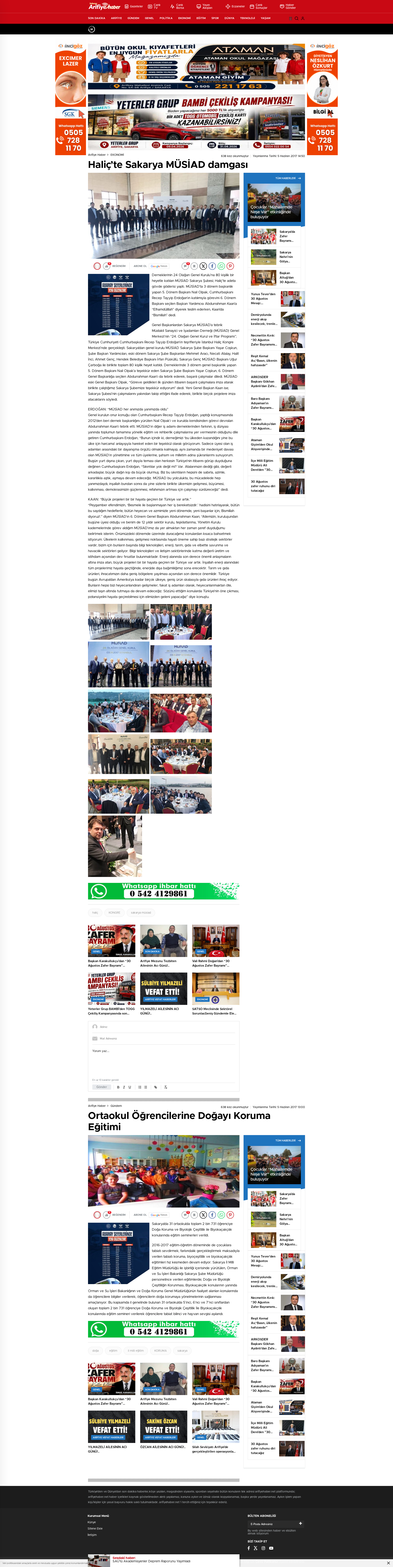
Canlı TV (157, 6)
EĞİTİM (201, 18)
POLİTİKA (166, 18)
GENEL (149, 18)
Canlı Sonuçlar (262, 6)
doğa (95, 1350)
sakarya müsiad (141, 912)
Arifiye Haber (97, 155)
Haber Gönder (291, 6)
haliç (95, 912)
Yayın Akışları (207, 6)
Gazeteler (136, 6)
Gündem (116, 1106)
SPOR (215, 18)
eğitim (113, 1350)
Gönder (101, 1087)
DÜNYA (229, 18)
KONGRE (114, 912)
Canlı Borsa (180, 6)
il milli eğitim (136, 1350)
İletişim (92, 1535)
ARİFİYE (116, 18)
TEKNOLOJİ (247, 18)
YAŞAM (266, 18)
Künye (92, 1522)
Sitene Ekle (95, 1528)
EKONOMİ (184, 18)
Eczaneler (238, 6)
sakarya (182, 1350)
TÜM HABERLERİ (286, 178)
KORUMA (160, 1350)
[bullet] (145, 1087)
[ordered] (140, 1087)
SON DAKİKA (96, 18)
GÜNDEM (133, 18)
